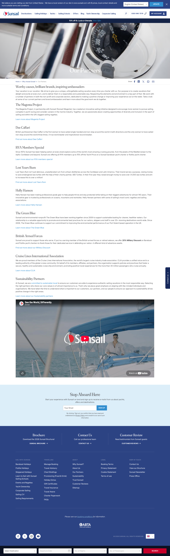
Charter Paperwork (52, 496)
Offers (75, 13)
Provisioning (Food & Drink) (55, 476)
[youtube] (38, 536)
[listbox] (20, 550)
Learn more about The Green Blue (30, 228)
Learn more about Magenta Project (30, 119)
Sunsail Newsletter (137, 472)
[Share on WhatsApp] (148, 81)
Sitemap (76, 488)
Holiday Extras (50, 480)
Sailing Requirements (24, 498)
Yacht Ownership (93, 13)
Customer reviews (130, 443)
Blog (82, 13)
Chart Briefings (50, 472)
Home (18, 81)
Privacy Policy (80, 415)
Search (155, 551)
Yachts (52, 13)
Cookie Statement (108, 472)
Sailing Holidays (41, 13)
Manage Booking (51, 464)
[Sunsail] (11, 13)
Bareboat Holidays (23, 464)
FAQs (46, 499)
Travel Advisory (50, 468)
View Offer (97, 20)
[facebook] (18, 536)
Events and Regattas (24, 483)
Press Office (134, 476)
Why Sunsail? (78, 464)
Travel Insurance (51, 488)
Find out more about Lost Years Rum (31, 182)
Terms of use (106, 476)
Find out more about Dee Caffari (29, 139)
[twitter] (24, 536)
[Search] (126, 13)
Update (156, 4)
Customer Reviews (80, 484)
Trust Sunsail (78, 480)
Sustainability (78, 476)
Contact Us (84, 443)
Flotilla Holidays (22, 468)
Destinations (26, 13)
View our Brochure (137, 468)
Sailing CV (20, 494)
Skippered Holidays (24, 472)
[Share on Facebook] (134, 81)
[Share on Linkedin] (139, 81)
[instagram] (31, 536)
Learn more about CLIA (25, 270)
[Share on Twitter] (143, 82)
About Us (76, 468)
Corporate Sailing (109, 13)
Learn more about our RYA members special (34, 159)
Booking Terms (107, 464)
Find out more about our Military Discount (33, 248)
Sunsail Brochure (38, 443)
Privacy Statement (108, 468)
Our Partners (42, 81)
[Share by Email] (153, 81)
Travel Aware (49, 492)
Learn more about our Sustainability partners (34, 296)
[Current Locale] (150, 536)
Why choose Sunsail (28, 81)
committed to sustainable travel (44, 283)
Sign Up (102, 408)
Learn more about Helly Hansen (29, 205)
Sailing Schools (64, 13)
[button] (167, 278)
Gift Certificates (50, 484)
